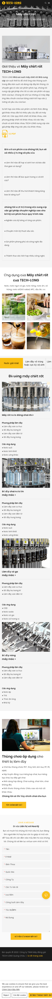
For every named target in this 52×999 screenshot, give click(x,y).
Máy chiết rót (39, 19)
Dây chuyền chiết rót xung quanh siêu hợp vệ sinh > (25, 511)
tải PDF (12, 133)
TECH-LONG (12, 19)
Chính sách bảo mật (11, 989)
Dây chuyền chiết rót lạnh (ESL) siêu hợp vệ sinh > (25, 427)
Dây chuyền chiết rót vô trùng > (19, 679)
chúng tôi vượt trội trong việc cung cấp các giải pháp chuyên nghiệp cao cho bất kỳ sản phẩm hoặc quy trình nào (25, 210)
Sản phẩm (25, 19)
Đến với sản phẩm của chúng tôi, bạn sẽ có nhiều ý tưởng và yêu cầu (25, 151)
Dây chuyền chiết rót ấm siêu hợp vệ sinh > (25, 596)
